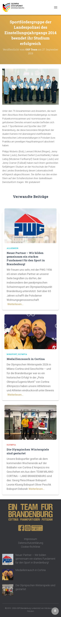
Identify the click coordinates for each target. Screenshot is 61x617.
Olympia (22, 354)
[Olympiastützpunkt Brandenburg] (14, 7)
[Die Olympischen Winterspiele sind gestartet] (30, 422)
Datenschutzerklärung (30, 542)
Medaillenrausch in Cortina (26, 359)
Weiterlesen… (15, 304)
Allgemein (12, 248)
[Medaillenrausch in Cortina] (30, 331)
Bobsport (12, 354)
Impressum (30, 539)
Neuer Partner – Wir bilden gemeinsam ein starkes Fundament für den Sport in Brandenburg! (26, 258)
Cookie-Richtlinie (30, 546)
